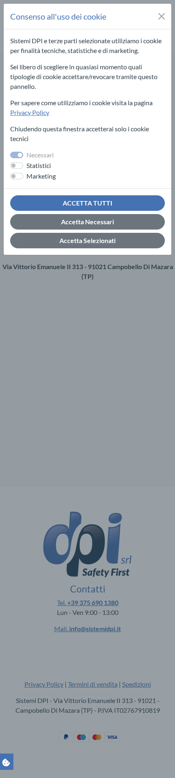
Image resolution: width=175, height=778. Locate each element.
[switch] (16, 165)
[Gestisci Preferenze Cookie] (6, 761)
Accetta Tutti (87, 203)
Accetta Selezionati (87, 240)
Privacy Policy (29, 112)
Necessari (40, 155)
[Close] (161, 16)
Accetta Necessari (87, 221)
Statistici (38, 165)
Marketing (41, 176)
